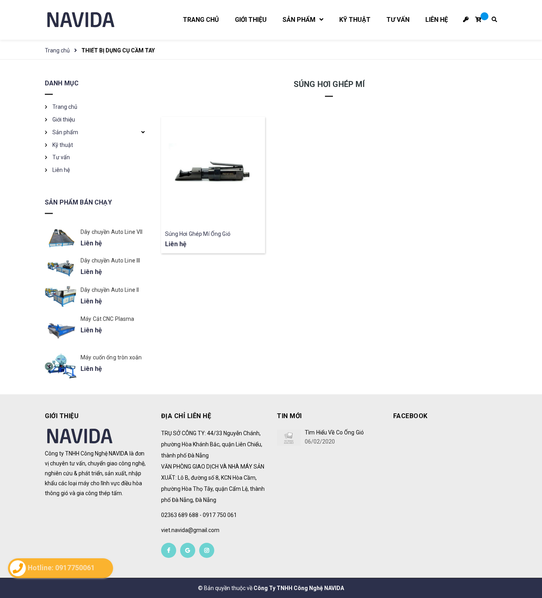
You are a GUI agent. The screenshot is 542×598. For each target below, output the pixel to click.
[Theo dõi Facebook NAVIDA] (168, 550)
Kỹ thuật (62, 145)
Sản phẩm (65, 132)
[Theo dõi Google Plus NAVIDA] (187, 550)
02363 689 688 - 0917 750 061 (199, 515)
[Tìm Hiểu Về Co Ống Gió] (289, 438)
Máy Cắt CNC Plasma (108, 319)
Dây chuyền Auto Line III (110, 260)
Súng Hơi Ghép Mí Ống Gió (198, 234)
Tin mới (289, 416)
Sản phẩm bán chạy (78, 202)
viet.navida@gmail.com (190, 530)
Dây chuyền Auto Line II (110, 290)
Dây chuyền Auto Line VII (111, 232)
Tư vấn (61, 157)
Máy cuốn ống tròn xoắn (111, 357)
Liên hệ (61, 170)
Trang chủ (64, 107)
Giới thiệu (63, 119)
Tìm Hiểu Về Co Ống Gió (334, 432)
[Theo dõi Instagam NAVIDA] (206, 550)
